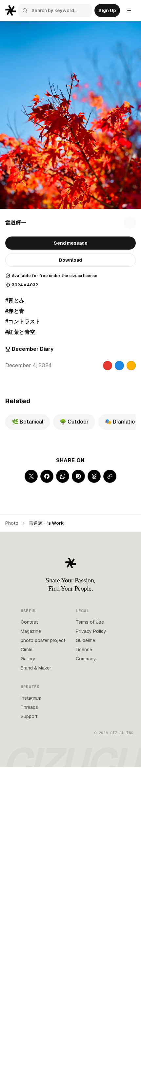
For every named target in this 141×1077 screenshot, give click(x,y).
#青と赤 (15, 300)
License (84, 649)
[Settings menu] (129, 10)
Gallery (28, 659)
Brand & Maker (36, 668)
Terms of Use (90, 622)
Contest (29, 622)
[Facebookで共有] (46, 476)
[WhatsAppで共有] (62, 476)
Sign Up (107, 10)
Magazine (31, 631)
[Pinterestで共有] (78, 476)
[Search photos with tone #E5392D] (107, 365)
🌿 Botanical (27, 421)
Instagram (31, 698)
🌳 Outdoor (74, 421)
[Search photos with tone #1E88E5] (119, 365)
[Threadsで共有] (94, 476)
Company (86, 659)
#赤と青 (15, 311)
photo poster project (43, 640)
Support (29, 716)
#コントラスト (23, 321)
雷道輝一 (15, 222)
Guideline (85, 640)
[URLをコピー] (109, 476)
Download (70, 260)
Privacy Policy (91, 631)
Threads (29, 707)
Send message (71, 243)
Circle (26, 649)
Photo (11, 523)
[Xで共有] (31, 476)
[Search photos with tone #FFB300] (131, 365)
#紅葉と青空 (20, 332)
